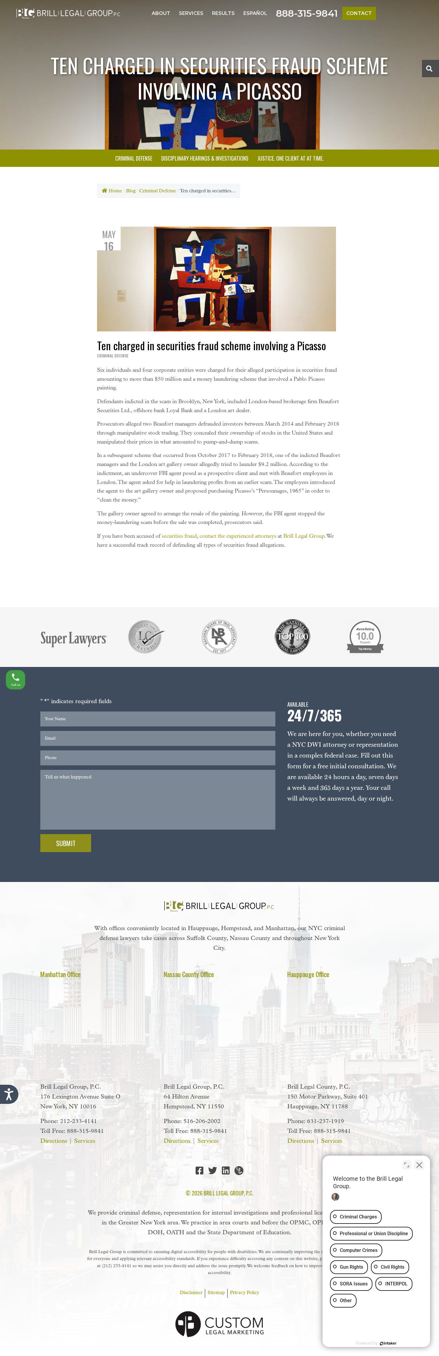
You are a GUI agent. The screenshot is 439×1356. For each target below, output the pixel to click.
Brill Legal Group (303, 536)
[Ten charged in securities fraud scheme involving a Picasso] (216, 279)
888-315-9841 (307, 13)
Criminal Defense (157, 191)
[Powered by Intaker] (388, 1343)
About (161, 13)
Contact (359, 13)
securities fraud (179, 536)
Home (115, 191)
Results (223, 13)
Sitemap (216, 1293)
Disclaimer (191, 1293)
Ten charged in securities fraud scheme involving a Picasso (211, 345)
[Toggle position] (407, 1165)
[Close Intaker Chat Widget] (419, 1165)
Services (191, 13)
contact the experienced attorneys (237, 536)
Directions (53, 1141)
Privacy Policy (244, 1293)
